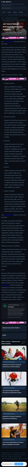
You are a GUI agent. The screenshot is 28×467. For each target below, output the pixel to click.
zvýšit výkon (5, 285)
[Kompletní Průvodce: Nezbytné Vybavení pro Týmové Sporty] (14, 358)
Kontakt (21, 12)
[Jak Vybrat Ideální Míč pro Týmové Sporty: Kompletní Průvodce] (14, 435)
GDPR (20, 458)
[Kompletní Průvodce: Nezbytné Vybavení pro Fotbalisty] (14, 410)
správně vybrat (8, 215)
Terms (24, 458)
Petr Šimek (11, 307)
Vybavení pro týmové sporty (11, 18)
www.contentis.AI (13, 458)
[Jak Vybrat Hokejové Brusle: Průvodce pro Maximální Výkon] (14, 384)
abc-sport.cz (7, 2)
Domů (3, 12)
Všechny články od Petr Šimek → (14, 317)
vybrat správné (8, 41)
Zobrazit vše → (24, 342)
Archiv (9, 12)
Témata (15, 12)
